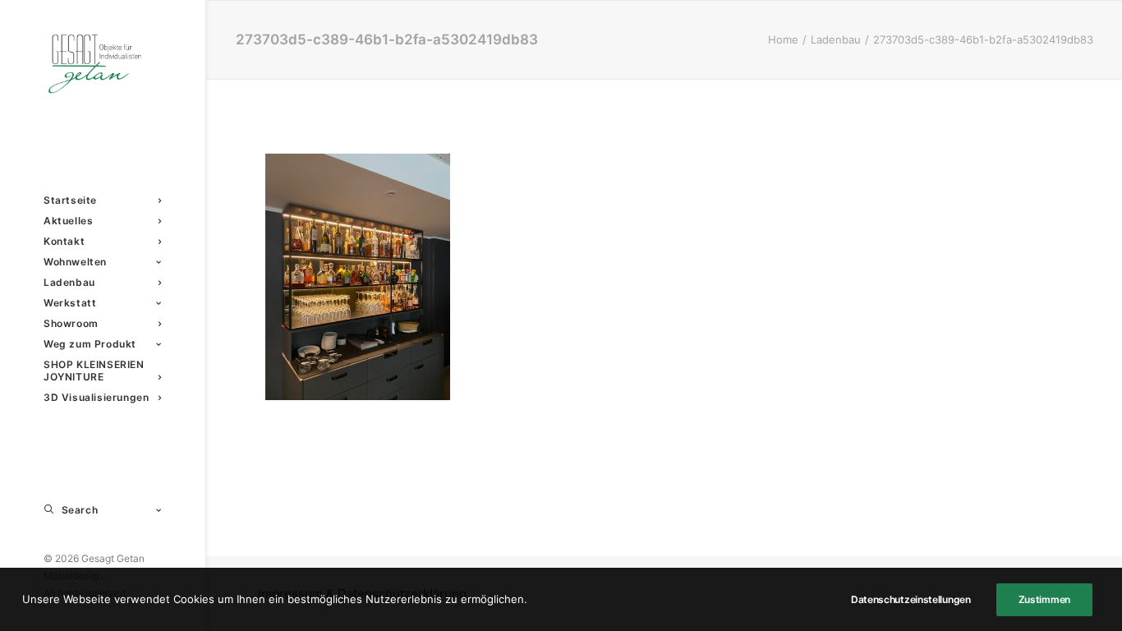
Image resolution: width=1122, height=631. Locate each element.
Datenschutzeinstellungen (911, 599)
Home (783, 39)
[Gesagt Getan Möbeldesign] (102, 64)
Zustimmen (1044, 599)
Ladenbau (836, 39)
